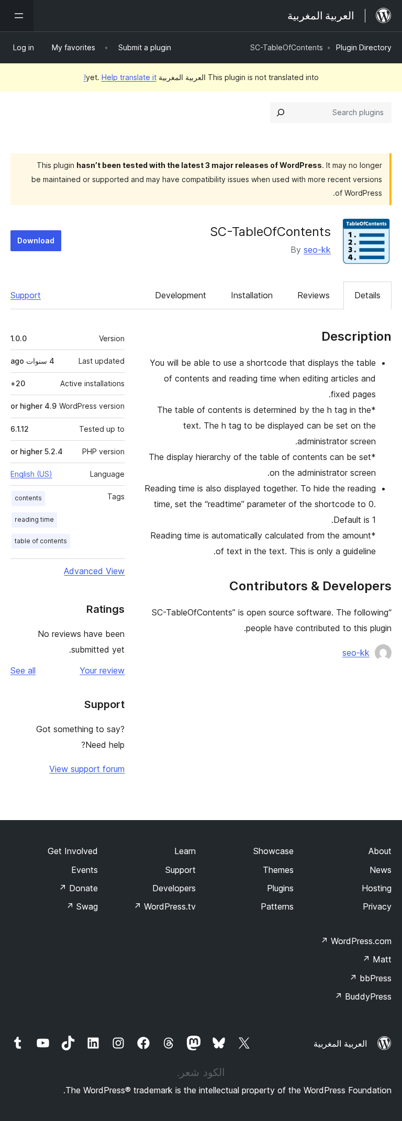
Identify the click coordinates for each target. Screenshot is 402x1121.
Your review (102, 670)
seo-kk (317, 249)
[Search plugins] (280, 112)
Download (35, 240)
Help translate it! (120, 77)
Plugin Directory (364, 47)
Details (367, 295)
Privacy (377, 906)
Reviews (313, 295)
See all (23, 670)
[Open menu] (17, 15)
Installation (252, 295)
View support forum (87, 769)
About (380, 851)
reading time (34, 519)
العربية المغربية (340, 1043)
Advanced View (94, 571)
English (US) (31, 473)
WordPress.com (356, 941)
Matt (377, 959)
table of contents (41, 541)
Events (84, 870)
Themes (278, 870)
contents (28, 498)
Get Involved (73, 851)
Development (180, 295)
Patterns (277, 906)
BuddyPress (363, 996)
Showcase (273, 851)
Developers (174, 888)
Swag (82, 906)
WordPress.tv (164, 906)
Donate (78, 888)
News (381, 870)
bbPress (370, 978)
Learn (185, 851)
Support (25, 295)
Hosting (377, 888)
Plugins (280, 888)
